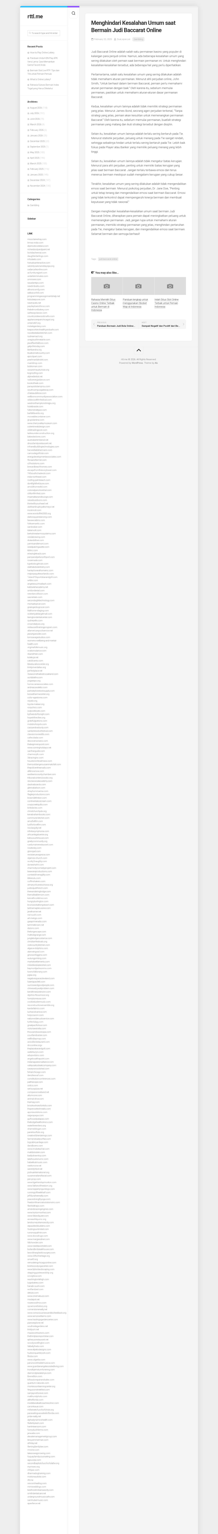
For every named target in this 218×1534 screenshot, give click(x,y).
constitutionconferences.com (41, 1079)
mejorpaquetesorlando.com (40, 574)
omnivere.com (34, 279)
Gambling (34, 205)
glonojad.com (34, 851)
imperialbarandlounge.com (40, 497)
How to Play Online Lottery (42, 52)
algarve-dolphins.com (37, 948)
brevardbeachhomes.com (39, 467)
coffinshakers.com (36, 881)
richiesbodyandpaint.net (38, 249)
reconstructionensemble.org (40, 1005)
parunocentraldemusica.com (41, 1363)
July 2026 (34, 113)
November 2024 (37, 186)
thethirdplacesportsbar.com (40, 1336)
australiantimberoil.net (37, 440)
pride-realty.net (34, 1416)
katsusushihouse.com (38, 838)
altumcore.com (34, 1095)
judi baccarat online (108, 259)
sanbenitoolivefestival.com (40, 731)
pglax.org (31, 975)
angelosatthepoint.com (38, 1058)
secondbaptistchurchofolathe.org (43, 1463)
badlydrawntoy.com (36, 1155)
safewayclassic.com (37, 313)
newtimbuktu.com (35, 286)
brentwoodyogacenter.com (40, 1266)
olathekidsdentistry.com (38, 567)
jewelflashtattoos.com (37, 343)
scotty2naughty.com (37, 861)
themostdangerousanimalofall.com (44, 764)
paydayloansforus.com (38, 306)
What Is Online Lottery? (40, 79)
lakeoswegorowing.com (38, 1453)
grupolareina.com (35, 420)
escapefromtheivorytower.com (42, 470)
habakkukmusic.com (37, 1162)
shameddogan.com (36, 1129)
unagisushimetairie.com (38, 339)
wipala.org (32, 701)
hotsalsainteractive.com (38, 263)
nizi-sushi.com (34, 915)
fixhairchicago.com (36, 1072)
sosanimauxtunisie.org (38, 370)
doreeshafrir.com (35, 865)
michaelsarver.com (36, 604)
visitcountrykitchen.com (38, 945)
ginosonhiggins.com (37, 955)
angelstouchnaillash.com (39, 584)
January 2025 (36, 174)
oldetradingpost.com (37, 430)
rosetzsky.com (34, 848)
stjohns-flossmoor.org (38, 995)
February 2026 (37, 130)
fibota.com (32, 1356)
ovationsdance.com (36, 651)
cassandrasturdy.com (37, 727)
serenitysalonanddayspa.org (40, 266)
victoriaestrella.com (36, 1028)
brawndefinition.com (37, 798)
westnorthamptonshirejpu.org (41, 403)
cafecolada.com (35, 737)
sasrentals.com (34, 597)
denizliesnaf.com (35, 1075)
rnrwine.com (33, 1450)
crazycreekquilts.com (37, 804)
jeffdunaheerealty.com (37, 1196)
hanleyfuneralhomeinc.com (40, 570)
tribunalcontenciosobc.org (39, 778)
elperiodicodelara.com (37, 246)
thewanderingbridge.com (39, 891)
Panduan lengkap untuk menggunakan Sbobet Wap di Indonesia (135, 303)
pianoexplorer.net (35, 1323)
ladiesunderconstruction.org (40, 433)
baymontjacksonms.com (39, 968)
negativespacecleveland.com (41, 978)
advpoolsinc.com (35, 1055)
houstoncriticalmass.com (39, 761)
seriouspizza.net (35, 1089)
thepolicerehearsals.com (39, 767)
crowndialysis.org (35, 624)
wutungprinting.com (36, 958)
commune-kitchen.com (38, 818)
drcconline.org (34, 1045)
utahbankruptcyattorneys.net (40, 507)
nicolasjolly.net (34, 828)
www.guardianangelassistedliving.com (45, 1366)
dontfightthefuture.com (38, 483)
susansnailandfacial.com (39, 1175)
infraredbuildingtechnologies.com (43, 446)
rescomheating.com (37, 1483)
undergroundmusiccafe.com (41, 1497)
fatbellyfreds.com (35, 1346)
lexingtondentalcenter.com (39, 617)
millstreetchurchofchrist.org (40, 1410)
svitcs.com (32, 1085)
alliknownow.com (35, 771)
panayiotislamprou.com (38, 386)
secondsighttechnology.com (40, 600)
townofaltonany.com (37, 972)
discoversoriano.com (37, 741)
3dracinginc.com (35, 758)
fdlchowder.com (35, 1242)
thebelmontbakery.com (38, 309)
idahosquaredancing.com (39, 517)
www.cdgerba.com (36, 1359)
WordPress (137, 363)
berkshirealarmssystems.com (41, 533)
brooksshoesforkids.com (39, 1105)
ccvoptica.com (34, 1276)
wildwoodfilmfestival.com (39, 400)
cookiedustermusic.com (39, 1002)
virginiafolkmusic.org (37, 647)
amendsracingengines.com (40, 1209)
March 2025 (35, 163)
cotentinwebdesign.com (38, 426)
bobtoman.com (34, 366)
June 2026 (35, 119)
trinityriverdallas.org (36, 667)
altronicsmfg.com (35, 289)
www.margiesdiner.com (38, 1239)
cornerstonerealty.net (37, 1309)
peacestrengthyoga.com (38, 1199)
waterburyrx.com (35, 1052)
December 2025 (37, 141)
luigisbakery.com (35, 1282)
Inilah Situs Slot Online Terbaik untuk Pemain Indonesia (167, 303)
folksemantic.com (36, 523)
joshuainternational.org (38, 1172)
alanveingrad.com (35, 951)
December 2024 (37, 180)
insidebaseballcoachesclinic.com (43, 1403)
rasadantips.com (35, 283)
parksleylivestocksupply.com (41, 691)
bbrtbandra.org (34, 350)
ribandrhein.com (35, 654)
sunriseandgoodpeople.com (40, 985)
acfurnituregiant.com (37, 273)
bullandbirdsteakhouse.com (40, 1249)
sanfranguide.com (36, 751)
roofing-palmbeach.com (38, 480)
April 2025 (34, 158)
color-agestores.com (37, 697)
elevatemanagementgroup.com (42, 1436)
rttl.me (35, 16)
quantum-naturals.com (38, 1383)
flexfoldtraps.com (35, 1206)
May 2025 (34, 152)
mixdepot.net (33, 1299)
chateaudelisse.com (36, 393)
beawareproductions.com (39, 871)
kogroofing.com (35, 373)
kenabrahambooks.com (38, 814)
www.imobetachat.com (38, 1149)
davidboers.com (35, 1145)
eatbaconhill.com (35, 293)
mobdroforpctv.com (37, 724)
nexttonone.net (34, 1166)
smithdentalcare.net (36, 1493)
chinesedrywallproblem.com (40, 988)
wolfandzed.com (35, 1289)
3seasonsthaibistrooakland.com (42, 674)
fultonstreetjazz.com (37, 410)
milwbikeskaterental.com (39, 965)
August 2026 (36, 108)
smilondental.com (35, 590)
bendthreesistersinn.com (39, 992)
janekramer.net (34, 911)
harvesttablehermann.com (39, 450)
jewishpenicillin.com (36, 634)
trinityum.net (33, 1329)
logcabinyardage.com (37, 1142)
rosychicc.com (34, 707)
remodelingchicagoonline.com (41, 1262)
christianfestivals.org (37, 941)
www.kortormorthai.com (39, 1212)
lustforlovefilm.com (36, 824)
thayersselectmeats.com (39, 1109)
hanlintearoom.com (36, 1426)
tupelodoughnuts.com (37, 564)
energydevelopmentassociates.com (44, 457)
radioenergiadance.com (38, 380)
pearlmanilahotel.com (37, 359)
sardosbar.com (34, 527)
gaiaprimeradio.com (37, 921)
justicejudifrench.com (37, 888)
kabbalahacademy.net (37, 587)
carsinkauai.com (35, 1406)
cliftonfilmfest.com (36, 493)
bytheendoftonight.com (38, 714)
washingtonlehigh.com (38, 1279)
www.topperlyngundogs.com (41, 1189)
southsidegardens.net (37, 1326)
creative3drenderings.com (39, 1135)
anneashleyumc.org (36, 1219)
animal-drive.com (35, 1099)
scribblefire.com (35, 677)
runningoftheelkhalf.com (38, 1192)
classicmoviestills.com (38, 734)
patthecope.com (35, 1082)
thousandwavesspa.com (39, 1032)
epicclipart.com (34, 356)
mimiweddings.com (36, 1487)
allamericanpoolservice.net (40, 630)
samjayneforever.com (37, 1393)
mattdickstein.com (36, 1152)
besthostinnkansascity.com (40, 1490)
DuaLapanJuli (123, 39)
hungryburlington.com (37, 901)
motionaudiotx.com (36, 1476)
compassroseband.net (38, 1092)
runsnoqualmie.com (37, 1232)
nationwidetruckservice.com (40, 1018)
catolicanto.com (35, 660)
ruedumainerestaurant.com (40, 844)
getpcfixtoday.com (36, 346)
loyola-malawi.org (35, 704)
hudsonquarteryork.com (38, 1353)
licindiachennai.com (36, 252)
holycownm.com (35, 1015)
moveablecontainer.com (38, 416)
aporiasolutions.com (37, 1112)
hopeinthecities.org (36, 717)
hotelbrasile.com (35, 406)
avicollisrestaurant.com (38, 1042)
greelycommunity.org (37, 841)
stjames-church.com (37, 858)
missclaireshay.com (37, 239)
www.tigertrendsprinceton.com (41, 1182)
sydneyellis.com (35, 620)
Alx (156, 363)
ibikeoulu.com (34, 878)
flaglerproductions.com (38, 794)
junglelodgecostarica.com (39, 938)
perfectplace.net (34, 671)
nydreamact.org (34, 336)
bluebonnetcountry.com (38, 353)
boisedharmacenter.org (38, 694)
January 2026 (36, 135)
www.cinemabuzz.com (38, 1296)
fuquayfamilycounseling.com (41, 1456)
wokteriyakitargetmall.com (39, 614)
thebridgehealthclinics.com (40, 1122)
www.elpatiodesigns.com (39, 1349)
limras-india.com (35, 243)
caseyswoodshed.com (38, 1068)
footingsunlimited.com (38, 1229)
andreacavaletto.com (37, 687)
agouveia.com (34, 1460)
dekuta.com (33, 1293)
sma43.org (32, 1259)
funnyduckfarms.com (37, 1430)
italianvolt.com (34, 530)
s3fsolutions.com (35, 463)
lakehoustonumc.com (37, 1159)
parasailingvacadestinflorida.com (43, 1413)
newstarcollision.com (37, 594)
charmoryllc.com (35, 754)
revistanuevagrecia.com (38, 854)
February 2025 (37, 169)
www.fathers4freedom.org (39, 1186)
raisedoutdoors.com (37, 500)
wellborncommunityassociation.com (44, 396)
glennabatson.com (36, 788)
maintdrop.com (34, 363)
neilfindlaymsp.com (36, 1038)
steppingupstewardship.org (40, 1273)
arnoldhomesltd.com (37, 487)
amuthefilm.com (35, 821)
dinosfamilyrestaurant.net (39, 443)
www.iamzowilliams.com (39, 1316)
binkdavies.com (34, 808)
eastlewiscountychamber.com (41, 774)
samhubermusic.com (37, 1500)
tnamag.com (33, 1102)
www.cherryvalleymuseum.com (42, 423)
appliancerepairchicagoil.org (40, 319)
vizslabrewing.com (36, 537)
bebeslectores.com (36, 436)
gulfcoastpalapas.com (38, 1119)
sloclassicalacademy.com (39, 781)
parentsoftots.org (35, 1132)
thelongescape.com (36, 931)
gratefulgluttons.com (37, 721)
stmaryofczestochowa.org (40, 885)
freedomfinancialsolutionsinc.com (43, 1202)
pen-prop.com (34, 1179)
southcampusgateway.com (40, 390)
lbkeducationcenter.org (38, 664)
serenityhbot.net (34, 1169)
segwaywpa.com (35, 1115)
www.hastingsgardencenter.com (42, 1319)
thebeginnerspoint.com (38, 744)
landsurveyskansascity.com (40, 1222)
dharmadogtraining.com (38, 1473)
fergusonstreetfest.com (38, 1389)
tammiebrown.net (35, 925)
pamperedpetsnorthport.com (41, 557)
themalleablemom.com (38, 895)
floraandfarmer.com (37, 460)
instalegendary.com (36, 326)
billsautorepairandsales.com (40, 1380)
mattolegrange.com (36, 935)
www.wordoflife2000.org (39, 513)
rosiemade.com (34, 560)
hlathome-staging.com (38, 610)
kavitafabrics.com (35, 1008)
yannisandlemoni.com (37, 543)
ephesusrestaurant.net (37, 1339)
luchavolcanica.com (37, 1012)
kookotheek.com (35, 383)
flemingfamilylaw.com (37, 1446)
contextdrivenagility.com (38, 874)
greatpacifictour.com (37, 1025)
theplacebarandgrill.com (38, 1048)
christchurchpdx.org (37, 811)
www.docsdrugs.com (37, 1236)
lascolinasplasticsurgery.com (41, 1252)
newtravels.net (34, 303)
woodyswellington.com (38, 1343)
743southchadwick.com (38, 473)
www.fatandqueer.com (38, 1216)
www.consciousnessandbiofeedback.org (46, 1313)
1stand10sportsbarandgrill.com (42, 577)
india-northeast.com (36, 477)
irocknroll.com (34, 510)
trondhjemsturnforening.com (41, 1369)
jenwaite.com (33, 1433)
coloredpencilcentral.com (39, 490)
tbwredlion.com (34, 1376)
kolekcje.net (32, 657)
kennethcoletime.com (37, 898)
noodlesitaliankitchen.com (39, 333)
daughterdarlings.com (37, 256)
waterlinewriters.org (36, 1125)
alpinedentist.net (34, 376)
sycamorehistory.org (37, 1306)
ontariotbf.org (33, 323)
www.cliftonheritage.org (38, 1256)
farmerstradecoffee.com (39, 1139)
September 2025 (37, 147)
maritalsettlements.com (38, 961)
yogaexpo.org (33, 681)
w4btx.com (32, 580)
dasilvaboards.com (36, 784)
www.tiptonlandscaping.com (40, 1269)
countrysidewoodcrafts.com (41, 316)
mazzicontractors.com (38, 1333)
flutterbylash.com (35, 1423)
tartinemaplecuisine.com (39, 908)
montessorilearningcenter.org (41, 1386)
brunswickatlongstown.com (40, 905)
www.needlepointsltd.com (39, 1246)
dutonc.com (33, 928)
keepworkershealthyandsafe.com (43, 329)
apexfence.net (33, 1503)
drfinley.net (32, 1443)
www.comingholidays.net (39, 747)
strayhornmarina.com (37, 791)
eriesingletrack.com (36, 553)
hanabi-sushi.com (35, 1286)
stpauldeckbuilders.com (38, 1226)
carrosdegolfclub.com (38, 453)
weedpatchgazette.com (38, 547)
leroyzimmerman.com (37, 1440)
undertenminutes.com (37, 276)
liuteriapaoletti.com (36, 982)
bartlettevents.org (35, 413)
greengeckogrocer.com (38, 607)
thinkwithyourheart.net (37, 503)
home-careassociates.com (40, 684)
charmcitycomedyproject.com (41, 868)
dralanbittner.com (35, 540)
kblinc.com (32, 550)
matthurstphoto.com (37, 1396)
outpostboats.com (36, 711)
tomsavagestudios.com (38, 637)
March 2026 (35, 124)
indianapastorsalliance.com (40, 1062)
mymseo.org (33, 1466)
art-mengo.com (34, 918)
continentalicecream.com (39, 801)
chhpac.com (33, 1470)
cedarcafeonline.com (37, 269)
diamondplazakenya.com (39, 1373)
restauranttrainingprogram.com (42, 627)
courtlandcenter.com (37, 1035)
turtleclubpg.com (35, 1022)
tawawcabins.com (36, 520)
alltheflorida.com (35, 1400)
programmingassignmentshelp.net (43, 296)
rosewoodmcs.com (36, 1303)
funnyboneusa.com (36, 998)
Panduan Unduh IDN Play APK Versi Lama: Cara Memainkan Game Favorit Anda (42, 61)
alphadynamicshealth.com (39, 1420)
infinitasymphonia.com (38, 831)
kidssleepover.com (36, 299)
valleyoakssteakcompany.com (41, 1065)
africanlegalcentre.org (37, 834)
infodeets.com (34, 259)
